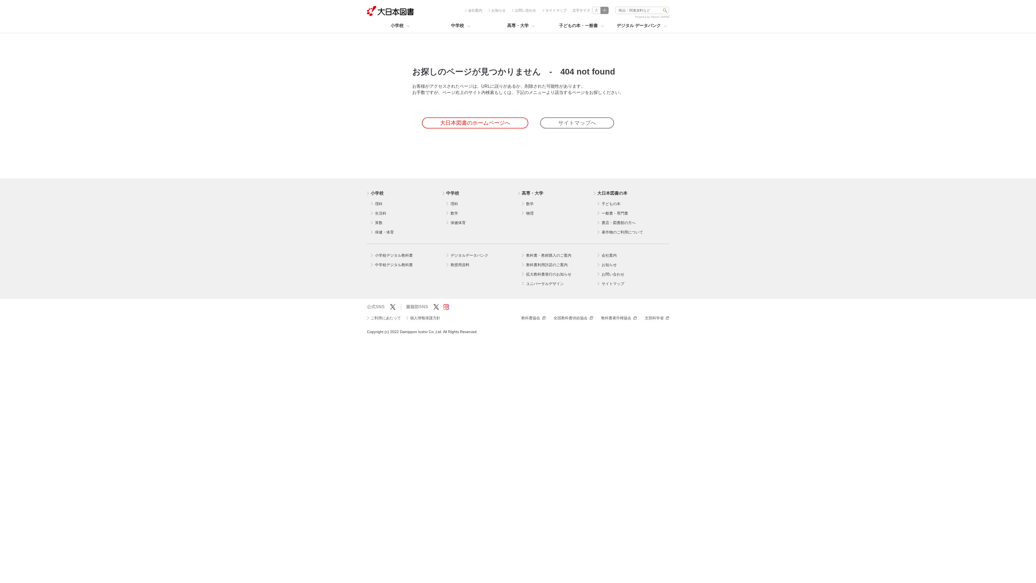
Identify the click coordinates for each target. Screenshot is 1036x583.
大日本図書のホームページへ (475, 123)
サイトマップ (556, 10)
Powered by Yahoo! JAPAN (652, 16)
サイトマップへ (577, 123)
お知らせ (499, 10)
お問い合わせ (525, 10)
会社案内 (475, 10)
